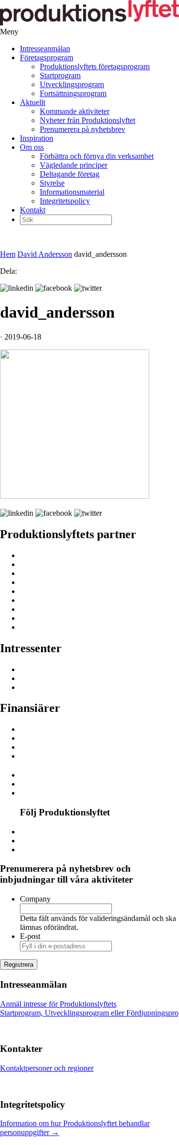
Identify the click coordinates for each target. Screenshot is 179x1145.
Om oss (32, 147)
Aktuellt (32, 102)
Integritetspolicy (65, 201)
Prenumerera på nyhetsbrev (82, 129)
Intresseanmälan (45, 48)
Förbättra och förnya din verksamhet (97, 156)
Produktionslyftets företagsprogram (95, 66)
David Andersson (44, 254)
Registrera (18, 964)
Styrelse (52, 183)
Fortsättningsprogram (73, 93)
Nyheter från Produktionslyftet (87, 120)
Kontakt (32, 210)
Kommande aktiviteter (74, 111)
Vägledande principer (73, 165)
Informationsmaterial (72, 192)
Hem (7, 254)
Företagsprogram (46, 57)
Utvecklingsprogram (72, 84)
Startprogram (60, 75)
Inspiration (36, 138)
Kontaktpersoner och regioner (46, 1068)
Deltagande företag (69, 174)
